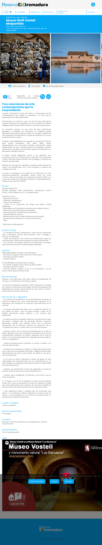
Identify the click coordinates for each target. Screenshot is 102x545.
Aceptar (54, 481)
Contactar (91, 12)
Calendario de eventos (63, 12)
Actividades (21, 12)
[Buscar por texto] (93, 4)
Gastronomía (48, 12)
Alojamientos (35, 12)
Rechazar (68, 481)
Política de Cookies (36, 481)
